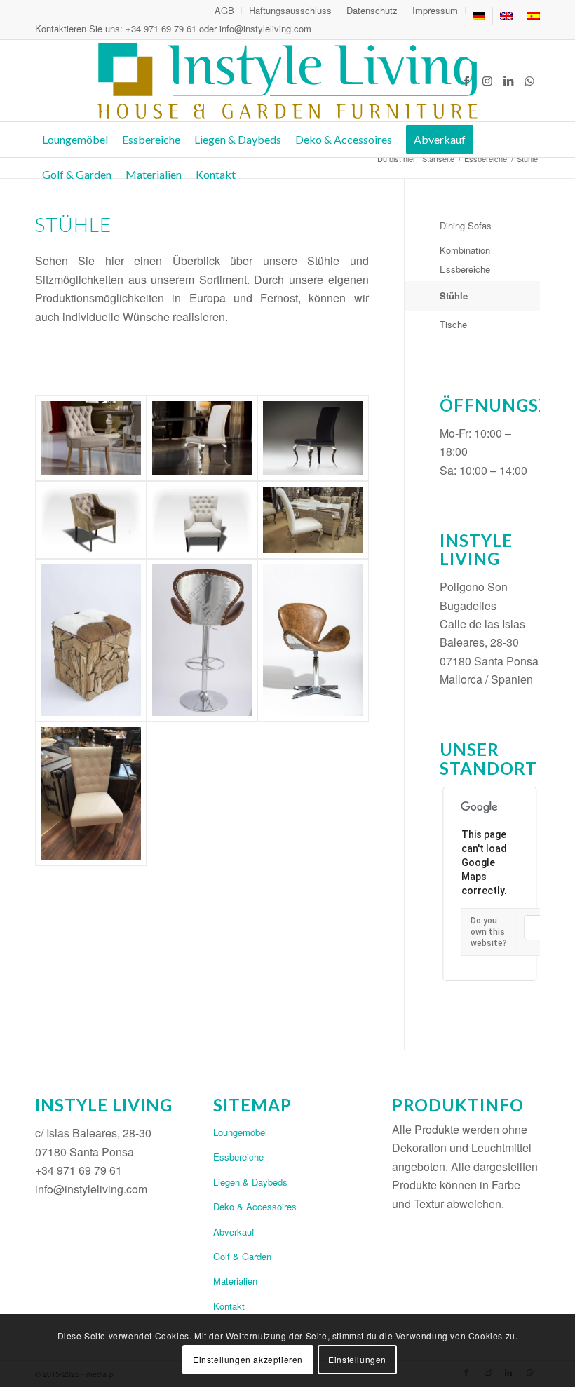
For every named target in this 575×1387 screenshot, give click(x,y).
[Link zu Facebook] (466, 80)
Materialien (235, 1280)
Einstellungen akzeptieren (248, 1359)
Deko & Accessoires (255, 1206)
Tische (453, 324)
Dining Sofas (466, 225)
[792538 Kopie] (202, 438)
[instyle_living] (287, 80)
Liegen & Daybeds (250, 1182)
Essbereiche (238, 1156)
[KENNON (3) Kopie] (91, 520)
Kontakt (229, 1306)
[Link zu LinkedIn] (508, 80)
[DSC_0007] (91, 640)
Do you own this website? (489, 932)
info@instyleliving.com (265, 28)
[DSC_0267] (313, 520)
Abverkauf (234, 1231)
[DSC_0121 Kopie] (313, 640)
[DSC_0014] (202, 640)
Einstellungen (357, 1359)
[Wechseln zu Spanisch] (533, 16)
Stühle (454, 295)
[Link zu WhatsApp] (529, 80)
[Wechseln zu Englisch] (506, 16)
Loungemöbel (240, 1132)
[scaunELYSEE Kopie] (202, 520)
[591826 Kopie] (91, 438)
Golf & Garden (242, 1256)
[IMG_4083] (91, 794)
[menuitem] (225, 10)
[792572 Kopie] (313, 438)
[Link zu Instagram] (487, 80)
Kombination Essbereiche (465, 259)
